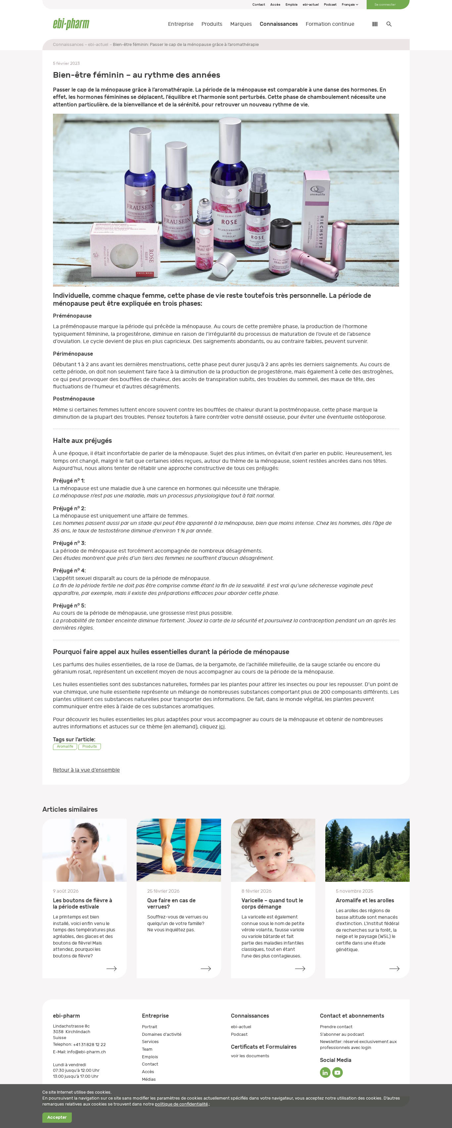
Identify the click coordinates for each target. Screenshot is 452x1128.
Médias (149, 1079)
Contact (258, 5)
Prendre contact (336, 1026)
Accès (275, 5)
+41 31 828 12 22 (89, 1044)
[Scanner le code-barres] (371, 24)
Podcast (330, 5)
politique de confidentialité (181, 1104)
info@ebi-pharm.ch (86, 1051)
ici (222, 727)
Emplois (291, 5)
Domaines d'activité (161, 1034)
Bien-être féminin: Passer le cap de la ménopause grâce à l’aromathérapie (186, 44)
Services (150, 1041)
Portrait (149, 1026)
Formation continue (330, 24)
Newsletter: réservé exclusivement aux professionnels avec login (358, 1044)
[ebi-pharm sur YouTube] (337, 1072)
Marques (241, 24)
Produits (212, 24)
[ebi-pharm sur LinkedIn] (325, 1072)
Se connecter (385, 5)
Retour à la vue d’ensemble (86, 770)
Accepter (57, 1117)
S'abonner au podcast (342, 1034)
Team (147, 1049)
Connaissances (279, 24)
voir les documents (250, 1055)
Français (348, 5)
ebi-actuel (311, 5)
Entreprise (181, 24)
